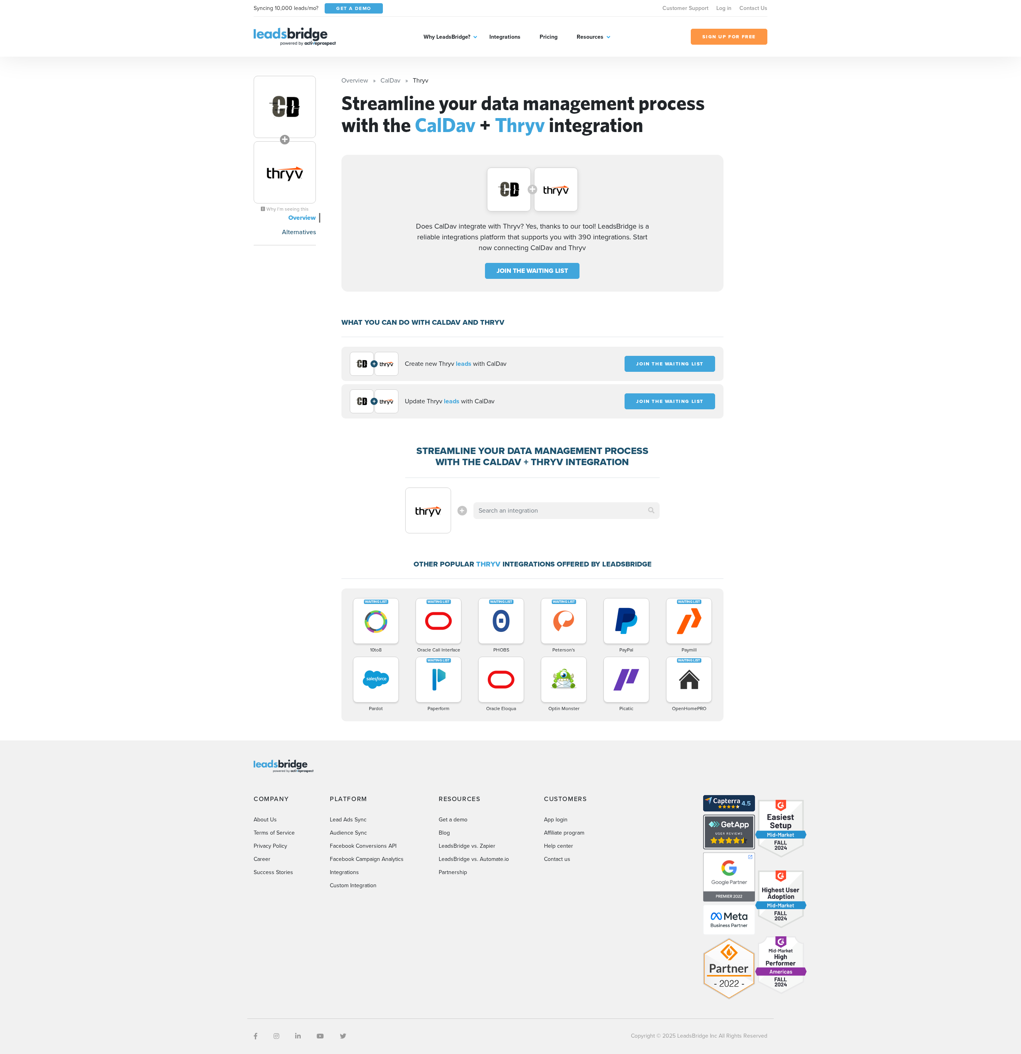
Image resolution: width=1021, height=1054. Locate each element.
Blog (444, 833)
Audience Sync (348, 833)
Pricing (549, 37)
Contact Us (753, 8)
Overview (302, 217)
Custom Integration (353, 885)
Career (262, 859)
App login (556, 819)
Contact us (557, 859)
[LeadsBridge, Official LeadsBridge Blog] (295, 36)
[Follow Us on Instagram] (276, 1036)
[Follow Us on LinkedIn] (298, 1036)
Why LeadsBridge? (447, 37)
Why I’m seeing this (287, 209)
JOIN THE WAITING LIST (532, 270)
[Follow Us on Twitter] (343, 1036)
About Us (265, 819)
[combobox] (566, 510)
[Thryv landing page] (285, 172)
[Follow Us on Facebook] (256, 1036)
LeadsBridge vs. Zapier (467, 846)
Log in (723, 8)
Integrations (504, 37)
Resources (590, 37)
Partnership (453, 872)
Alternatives (299, 232)
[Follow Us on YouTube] (320, 1036)
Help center (558, 846)
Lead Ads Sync (348, 819)
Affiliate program (564, 833)
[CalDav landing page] (285, 107)
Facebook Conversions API (363, 846)
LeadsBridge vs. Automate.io (474, 859)
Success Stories (273, 872)
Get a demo (453, 819)
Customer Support (685, 8)
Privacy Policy (270, 846)
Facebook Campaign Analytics (367, 859)
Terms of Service (274, 833)
